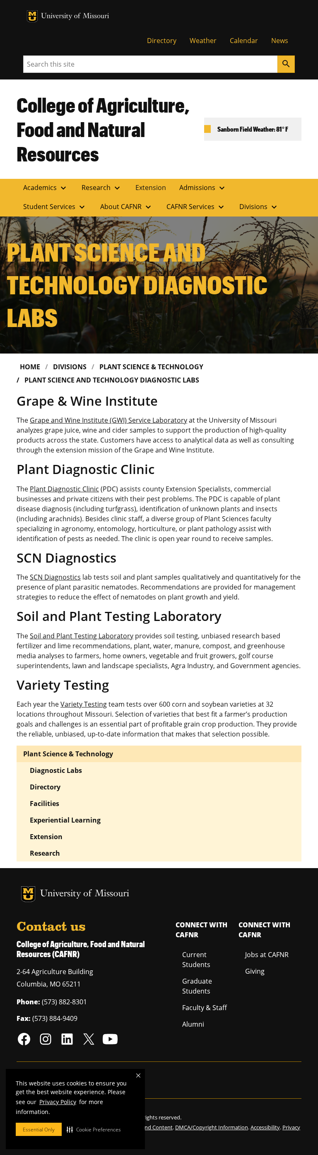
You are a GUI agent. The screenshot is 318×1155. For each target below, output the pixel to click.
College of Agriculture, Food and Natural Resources (103, 129)
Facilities (44, 803)
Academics (45, 188)
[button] (94, 1129)
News (279, 40)
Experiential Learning (65, 820)
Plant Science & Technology (151, 366)
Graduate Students (197, 986)
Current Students (196, 959)
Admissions (203, 188)
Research (102, 188)
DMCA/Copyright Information (211, 1127)
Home (30, 366)
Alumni (193, 1024)
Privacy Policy (57, 1102)
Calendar (244, 40)
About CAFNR (126, 207)
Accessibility (265, 1127)
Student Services (55, 207)
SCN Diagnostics (55, 577)
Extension (150, 187)
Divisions (259, 207)
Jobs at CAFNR (267, 954)
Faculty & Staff (204, 1007)
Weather (203, 40)
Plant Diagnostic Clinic (64, 488)
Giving (255, 971)
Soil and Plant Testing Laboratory (81, 635)
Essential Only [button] (39, 1129)
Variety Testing (83, 704)
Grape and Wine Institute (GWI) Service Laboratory (108, 420)
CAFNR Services (196, 207)
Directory (161, 40)
